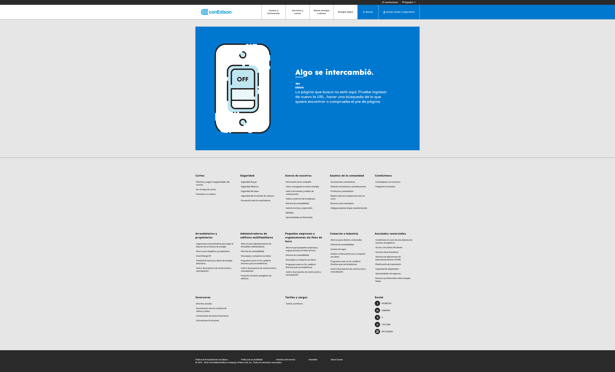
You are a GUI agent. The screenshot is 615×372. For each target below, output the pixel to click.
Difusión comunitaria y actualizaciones (348, 186)
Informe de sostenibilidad (297, 203)
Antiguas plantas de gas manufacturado (349, 208)
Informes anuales (204, 303)
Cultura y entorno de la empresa (300, 198)
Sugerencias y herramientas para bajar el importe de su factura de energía (214, 245)
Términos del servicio (285, 359)
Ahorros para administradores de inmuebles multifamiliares (256, 245)
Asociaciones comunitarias (343, 182)
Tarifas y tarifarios (294, 303)
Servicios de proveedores (386, 252)
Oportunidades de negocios (388, 273)
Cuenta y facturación (273, 12)
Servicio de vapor (338, 249)
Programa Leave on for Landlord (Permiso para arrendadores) (256, 262)
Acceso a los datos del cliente (388, 247)
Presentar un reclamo (206, 194)
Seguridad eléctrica (249, 186)
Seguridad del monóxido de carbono (257, 195)
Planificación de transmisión (388, 264)
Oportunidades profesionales (299, 217)
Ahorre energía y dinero (321, 12)
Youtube (386, 324)
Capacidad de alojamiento (387, 269)
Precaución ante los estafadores (256, 200)
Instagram (387, 331)
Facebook (386, 303)
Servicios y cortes (297, 12)
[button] (408, 2)
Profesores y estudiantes (342, 191)
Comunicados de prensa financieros (212, 315)
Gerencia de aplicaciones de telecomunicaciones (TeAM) (388, 258)
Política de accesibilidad (251, 359)
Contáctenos (391, 2)
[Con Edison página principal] (213, 12)
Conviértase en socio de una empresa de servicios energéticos (393, 241)
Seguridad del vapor (250, 191)
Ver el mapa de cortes (206, 189)
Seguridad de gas (249, 182)
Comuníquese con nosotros (388, 182)
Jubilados (290, 212)
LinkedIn (386, 310)
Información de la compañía (298, 182)
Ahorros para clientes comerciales (346, 240)
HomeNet (313, 359)
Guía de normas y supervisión (299, 208)
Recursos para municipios (342, 203)
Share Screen (337, 359)
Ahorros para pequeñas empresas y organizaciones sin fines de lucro (302, 249)
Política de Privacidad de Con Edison (211, 359)
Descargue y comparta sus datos (256, 256)
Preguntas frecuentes (385, 186)
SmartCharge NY (203, 256)
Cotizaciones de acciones (207, 320)
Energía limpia (345, 12)
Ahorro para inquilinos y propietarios (213, 251)
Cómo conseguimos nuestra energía (302, 186)
